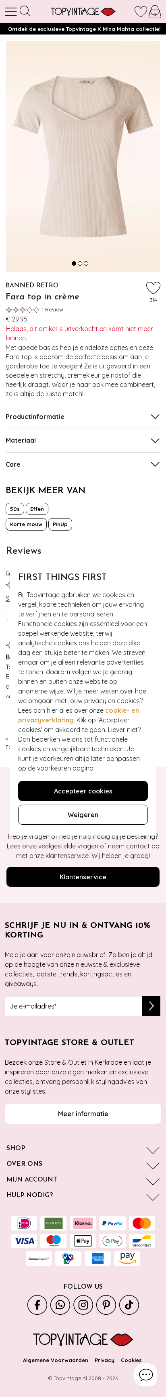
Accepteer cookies (83, 791)
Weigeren (83, 815)
